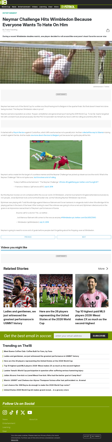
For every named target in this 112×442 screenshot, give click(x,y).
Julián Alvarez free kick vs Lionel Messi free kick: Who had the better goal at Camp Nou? (42, 375)
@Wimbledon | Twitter (101, 87)
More (56, 7)
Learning (43, 7)
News (14, 7)
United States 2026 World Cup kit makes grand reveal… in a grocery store (36, 390)
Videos (35, 7)
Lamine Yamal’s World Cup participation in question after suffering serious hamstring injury (43, 370)
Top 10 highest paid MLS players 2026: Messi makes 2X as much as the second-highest (42, 366)
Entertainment (24, 7)
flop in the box (19, 132)
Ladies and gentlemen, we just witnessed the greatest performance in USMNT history (41, 356)
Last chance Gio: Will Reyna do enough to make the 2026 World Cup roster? (37, 385)
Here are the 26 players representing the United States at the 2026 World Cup (38, 361)
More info (14, 440)
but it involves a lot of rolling (45, 177)
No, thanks (96, 436)
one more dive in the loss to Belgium (45, 135)
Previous (28, 237)
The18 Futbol (68, 7)
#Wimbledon (66, 217)
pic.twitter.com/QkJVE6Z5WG (84, 217)
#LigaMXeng (71, 182)
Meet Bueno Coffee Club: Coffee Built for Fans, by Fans (28, 351)
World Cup (6, 7)
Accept (87, 436)
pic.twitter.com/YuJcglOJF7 (87, 182)
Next (84, 237)
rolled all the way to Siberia (92, 132)
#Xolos (62, 182)
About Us (33, 419)
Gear (50, 7)
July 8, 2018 (48, 186)
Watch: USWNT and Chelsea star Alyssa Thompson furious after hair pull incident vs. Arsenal (45, 380)
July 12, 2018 (44, 222)
